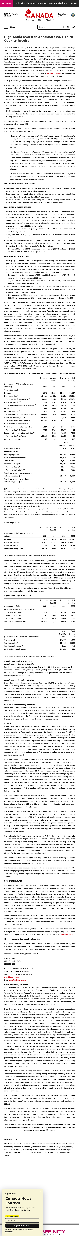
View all (74, 3)
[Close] (40, 1192)
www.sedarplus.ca (54, 73)
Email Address (12, 1216)
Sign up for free (22, 1225)
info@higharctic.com (17, 980)
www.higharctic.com (12, 977)
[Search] (62, 27)
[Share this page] (73, 27)
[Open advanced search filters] (67, 27)
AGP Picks (6, 3)
